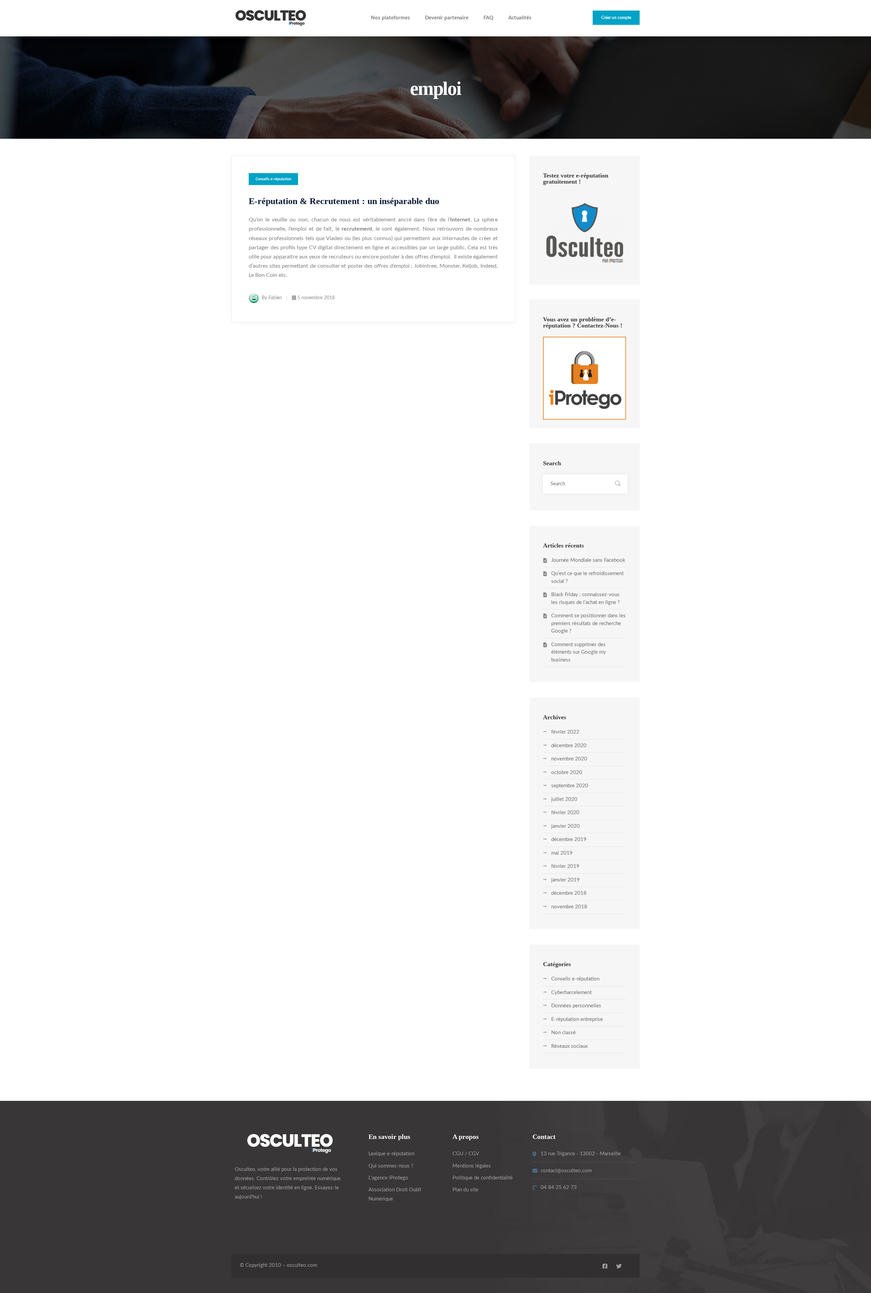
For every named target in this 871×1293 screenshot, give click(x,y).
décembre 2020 (569, 745)
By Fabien (272, 298)
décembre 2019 (569, 839)
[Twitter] (618, 1266)
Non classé (563, 1032)
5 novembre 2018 (316, 298)
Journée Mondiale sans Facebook (588, 560)
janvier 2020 (565, 826)
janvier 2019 (565, 880)
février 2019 (565, 866)
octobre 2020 (566, 772)
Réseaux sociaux (569, 1046)
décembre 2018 (569, 893)
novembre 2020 (569, 758)
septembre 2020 (569, 785)
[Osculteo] (270, 18)
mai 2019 (562, 853)
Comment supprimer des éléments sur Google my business (578, 652)
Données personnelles (576, 1005)
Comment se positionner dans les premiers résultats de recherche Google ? (588, 623)
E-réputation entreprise (577, 1019)
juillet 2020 (564, 799)
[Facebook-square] (604, 1266)
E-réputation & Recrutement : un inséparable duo (344, 201)
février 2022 (565, 732)
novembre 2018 (569, 906)
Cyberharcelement (571, 992)
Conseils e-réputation (273, 179)
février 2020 (565, 812)
